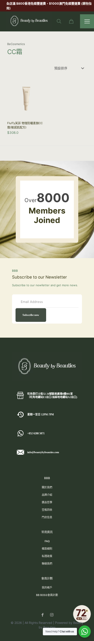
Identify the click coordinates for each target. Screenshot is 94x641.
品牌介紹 (47, 494)
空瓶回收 (47, 509)
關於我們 (47, 487)
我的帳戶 (47, 587)
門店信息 (47, 517)
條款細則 (47, 548)
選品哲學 (47, 502)
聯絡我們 (47, 563)
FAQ (47, 541)
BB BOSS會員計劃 (47, 595)
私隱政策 (47, 556)
